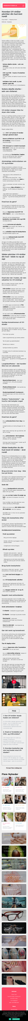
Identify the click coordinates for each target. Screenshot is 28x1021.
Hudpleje (9, 22)
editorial (4, 22)
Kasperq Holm (13, 19)
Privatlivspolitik (16, 1019)
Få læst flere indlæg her (14, 768)
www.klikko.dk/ (15, 1002)
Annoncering (14, 1009)
